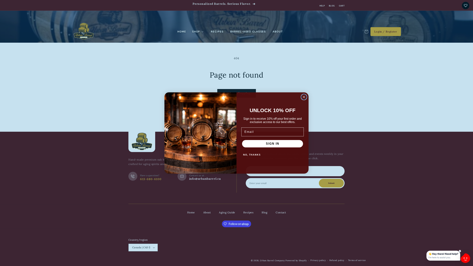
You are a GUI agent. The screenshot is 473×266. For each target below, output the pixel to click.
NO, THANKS (252, 155)
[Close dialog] (304, 97)
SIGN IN (272, 143)
